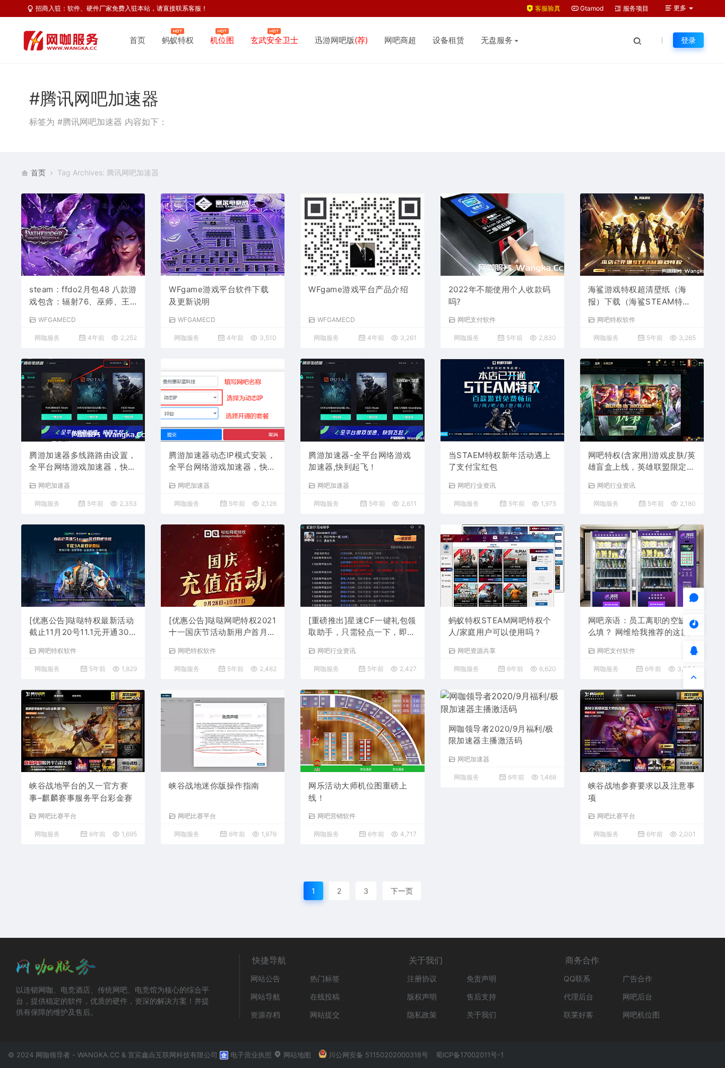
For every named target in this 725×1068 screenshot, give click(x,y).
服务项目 (635, 8)
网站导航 (265, 996)
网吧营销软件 (336, 815)
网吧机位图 (641, 1014)
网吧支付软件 (477, 319)
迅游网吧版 (341, 40)
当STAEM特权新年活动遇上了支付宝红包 (499, 461)
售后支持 (481, 996)
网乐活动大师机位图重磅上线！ (357, 792)
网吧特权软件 (616, 319)
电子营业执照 (250, 1054)
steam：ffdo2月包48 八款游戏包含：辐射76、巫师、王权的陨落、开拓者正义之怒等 (83, 296)
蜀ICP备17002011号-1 (470, 1054)
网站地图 (296, 1054)
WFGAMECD (57, 319)
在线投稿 (325, 996)
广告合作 (637, 978)
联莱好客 (578, 1014)
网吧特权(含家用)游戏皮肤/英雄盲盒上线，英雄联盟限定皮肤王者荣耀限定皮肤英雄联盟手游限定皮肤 (642, 461)
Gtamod (591, 8)
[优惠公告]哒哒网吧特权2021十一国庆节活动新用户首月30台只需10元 (222, 627)
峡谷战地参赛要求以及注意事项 (641, 792)
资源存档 (265, 1014)
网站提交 (325, 1014)
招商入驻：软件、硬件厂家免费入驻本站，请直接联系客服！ (121, 8)
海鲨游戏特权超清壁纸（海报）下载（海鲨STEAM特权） (637, 296)
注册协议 (422, 978)
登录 (688, 40)
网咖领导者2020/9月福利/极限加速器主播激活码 (501, 735)
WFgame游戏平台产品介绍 (358, 289)
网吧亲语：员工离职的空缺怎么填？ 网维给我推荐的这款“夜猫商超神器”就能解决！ (641, 627)
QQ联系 (577, 978)
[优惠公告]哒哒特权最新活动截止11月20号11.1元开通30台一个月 (83, 627)
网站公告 (265, 978)
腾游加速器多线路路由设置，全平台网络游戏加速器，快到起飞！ (82, 461)
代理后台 (578, 996)
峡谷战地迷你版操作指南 (214, 786)
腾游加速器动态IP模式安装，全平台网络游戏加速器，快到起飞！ (222, 461)
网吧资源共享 (477, 650)
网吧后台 (637, 996)
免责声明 (481, 978)
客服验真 (546, 8)
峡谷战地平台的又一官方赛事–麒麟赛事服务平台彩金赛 (81, 792)
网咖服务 (47, 338)
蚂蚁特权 (178, 40)
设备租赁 (448, 40)
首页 (137, 40)
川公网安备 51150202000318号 (378, 1054)
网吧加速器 (54, 485)
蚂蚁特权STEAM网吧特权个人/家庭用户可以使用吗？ (499, 626)
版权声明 (422, 996)
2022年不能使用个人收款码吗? (499, 295)
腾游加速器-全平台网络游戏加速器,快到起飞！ (359, 461)
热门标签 (325, 978)
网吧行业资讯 (477, 485)
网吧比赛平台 (57, 815)
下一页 (402, 890)
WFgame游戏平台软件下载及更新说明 (219, 295)
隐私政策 (422, 1014)
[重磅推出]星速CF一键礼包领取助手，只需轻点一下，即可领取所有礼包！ (362, 627)
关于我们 (481, 1014)
